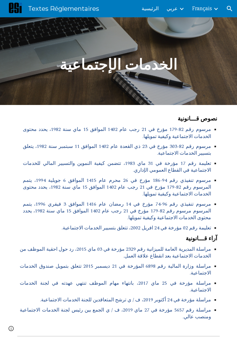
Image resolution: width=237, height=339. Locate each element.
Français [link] (202, 8)
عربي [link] (172, 8)
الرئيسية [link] (150, 8)
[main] (118, 61)
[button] (229, 8)
